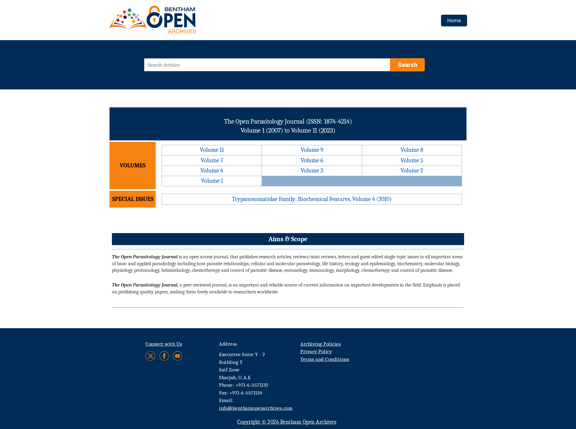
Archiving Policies (320, 344)
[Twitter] (151, 356)
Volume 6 (312, 160)
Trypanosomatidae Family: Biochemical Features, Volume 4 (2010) (312, 199)
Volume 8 (411, 149)
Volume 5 (411, 160)
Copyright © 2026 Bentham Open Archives (286, 422)
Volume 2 (411, 170)
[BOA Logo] (170, 22)
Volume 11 (212, 149)
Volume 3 (312, 170)
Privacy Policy (316, 351)
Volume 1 (212, 180)
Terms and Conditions (324, 359)
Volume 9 (312, 149)
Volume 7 (212, 160)
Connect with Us (164, 344)
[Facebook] (164, 356)
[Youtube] (177, 356)
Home (454, 20)
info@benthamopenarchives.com (255, 408)
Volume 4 (211, 170)
